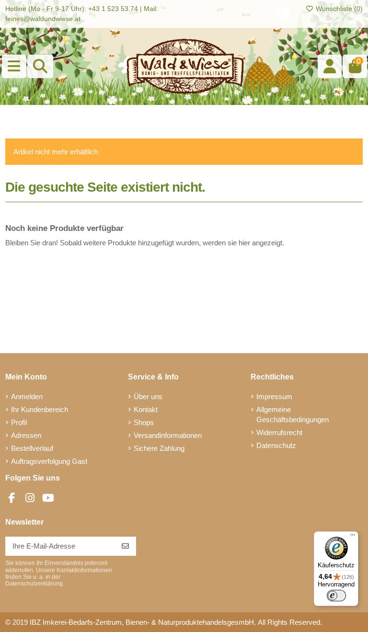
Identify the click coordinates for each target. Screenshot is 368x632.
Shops (144, 422)
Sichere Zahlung (159, 448)
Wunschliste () (338, 8)
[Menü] (352, 537)
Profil (19, 422)
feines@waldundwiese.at (42, 19)
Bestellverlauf (32, 448)
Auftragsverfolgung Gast (49, 461)
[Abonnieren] (125, 546)
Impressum (274, 396)
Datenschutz (276, 445)
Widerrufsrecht (279, 432)
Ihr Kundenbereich (39, 409)
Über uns (148, 396)
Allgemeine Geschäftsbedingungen (292, 414)
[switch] (336, 595)
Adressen (26, 435)
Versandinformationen (168, 435)
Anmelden (27, 396)
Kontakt (146, 409)
